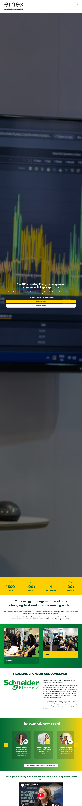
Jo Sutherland (63, 748)
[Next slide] (76, 745)
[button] (76, 3)
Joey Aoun (41, 748)
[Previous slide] (6, 745)
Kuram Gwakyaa (19, 748)
